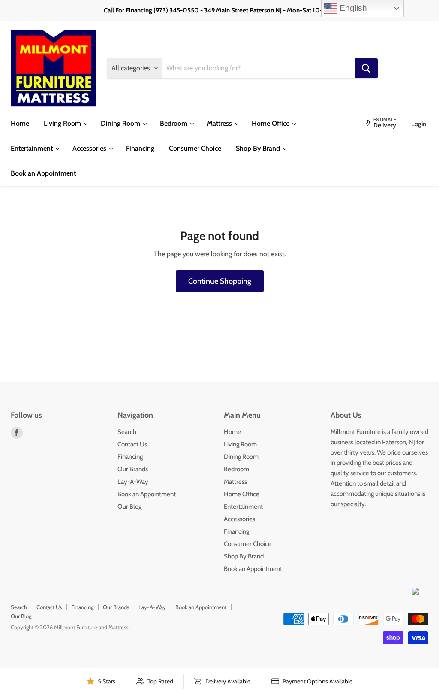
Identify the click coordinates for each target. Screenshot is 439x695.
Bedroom (174, 123)
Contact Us (132, 444)
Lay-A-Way (132, 482)
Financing (140, 148)
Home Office (271, 123)
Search (126, 432)
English (352, 7)
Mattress (220, 123)
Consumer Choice (195, 148)
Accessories (90, 148)
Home (20, 123)
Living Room (63, 123)
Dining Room (121, 123)
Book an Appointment (43, 173)
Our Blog (129, 506)
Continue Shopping (219, 281)
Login (418, 124)
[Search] (366, 68)
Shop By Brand (259, 148)
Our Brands (132, 469)
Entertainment (32, 148)
